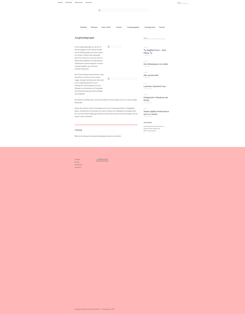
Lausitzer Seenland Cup (155, 86)
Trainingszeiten (149, 27)
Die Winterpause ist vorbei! (156, 64)
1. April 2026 (146, 66)
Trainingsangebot (133, 27)
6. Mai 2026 (146, 55)
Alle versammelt (151, 75)
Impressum (88, 2)
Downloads (68, 2)
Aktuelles (83, 27)
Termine (162, 27)
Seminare (94, 27)
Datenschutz (78, 2)
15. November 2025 (148, 88)
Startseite (77, 159)
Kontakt (60, 2)
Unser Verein (106, 27)
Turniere (119, 27)
